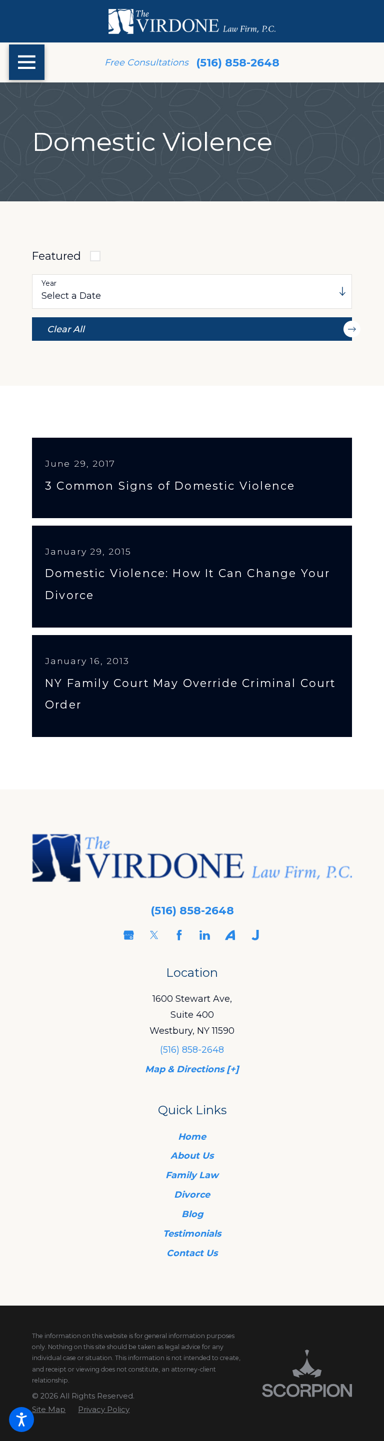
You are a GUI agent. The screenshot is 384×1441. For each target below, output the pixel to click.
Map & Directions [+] (192, 1069)
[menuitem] (192, 1137)
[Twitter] (154, 935)
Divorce (192, 1194)
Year (49, 283)
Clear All (65, 329)
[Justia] (255, 935)
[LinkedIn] (205, 935)
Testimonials (192, 1233)
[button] (21, 1419)
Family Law (192, 1175)
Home (192, 1136)
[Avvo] (230, 935)
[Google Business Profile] (129, 935)
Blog (192, 1214)
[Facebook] (179, 935)
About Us (192, 1155)
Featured (56, 255)
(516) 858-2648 (238, 62)
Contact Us (192, 1253)
